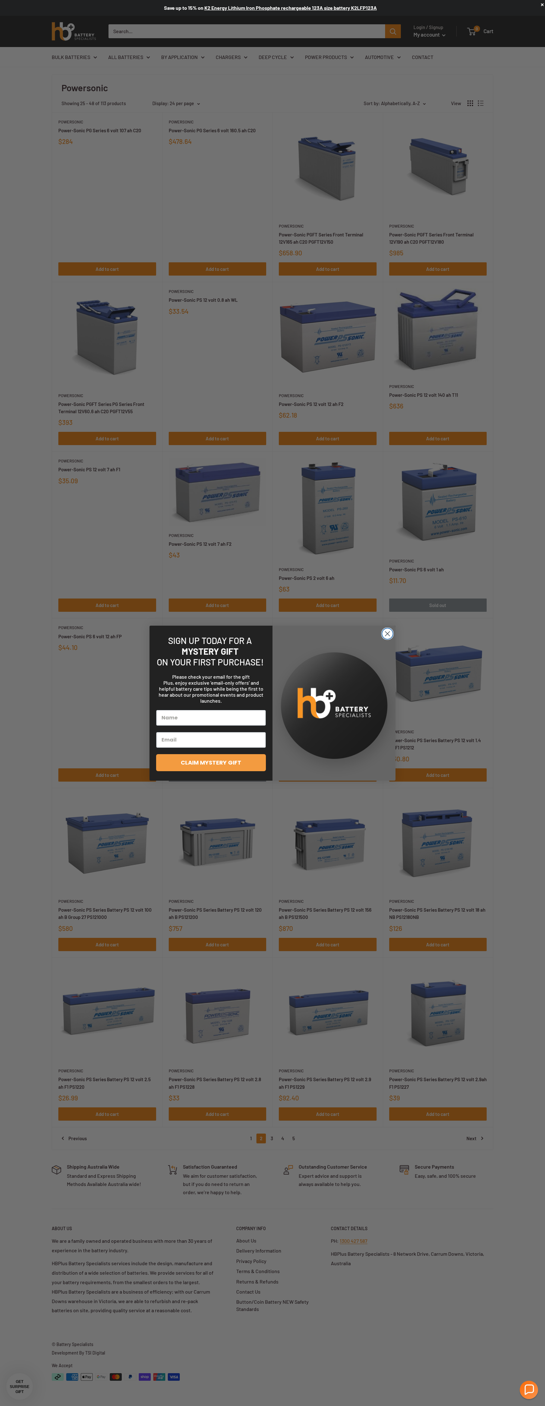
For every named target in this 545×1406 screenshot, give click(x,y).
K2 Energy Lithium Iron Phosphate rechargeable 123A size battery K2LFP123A (290, 8)
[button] (529, 1390)
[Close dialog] (387, 633)
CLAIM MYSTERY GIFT (211, 762)
